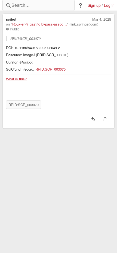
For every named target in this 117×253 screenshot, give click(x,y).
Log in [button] (109, 5)
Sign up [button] (94, 5)
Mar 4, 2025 (101, 19)
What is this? (16, 79)
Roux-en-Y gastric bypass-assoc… (39, 24)
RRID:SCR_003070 (50, 69)
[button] (81, 5)
